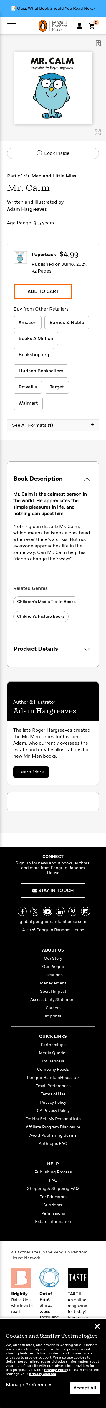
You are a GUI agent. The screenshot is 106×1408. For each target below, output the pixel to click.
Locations (53, 975)
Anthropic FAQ (53, 1143)
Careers (53, 1008)
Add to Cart (43, 291)
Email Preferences (53, 1086)
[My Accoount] (79, 25)
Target (57, 387)
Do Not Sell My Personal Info (53, 1119)
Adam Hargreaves (27, 209)
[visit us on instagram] (85, 911)
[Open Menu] (11, 26)
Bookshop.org (34, 354)
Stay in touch (55, 890)
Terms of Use (53, 1094)
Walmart (28, 403)
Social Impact (53, 991)
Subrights (53, 1205)
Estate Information (53, 1221)
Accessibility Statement (53, 999)
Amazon (28, 322)
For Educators (53, 1197)
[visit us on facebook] (22, 911)
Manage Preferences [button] (29, 1384)
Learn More (33, 773)
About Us (53, 950)
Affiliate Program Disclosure (53, 1127)
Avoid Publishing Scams (53, 1135)
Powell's (28, 387)
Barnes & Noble (66, 322)
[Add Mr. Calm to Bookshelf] (98, 43)
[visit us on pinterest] (72, 911)
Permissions (53, 1213)
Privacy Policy (53, 1102)
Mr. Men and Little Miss (49, 176)
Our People (53, 966)
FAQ (53, 1180)
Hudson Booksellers (41, 371)
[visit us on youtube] (47, 911)
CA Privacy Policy (53, 1110)
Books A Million (36, 338)
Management (53, 983)
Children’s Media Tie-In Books (46, 602)
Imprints (53, 1016)
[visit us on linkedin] (60, 911)
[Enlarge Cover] (98, 132)
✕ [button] (97, 1327)
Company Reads (53, 1069)
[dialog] (53, 1363)
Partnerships (53, 1044)
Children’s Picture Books (41, 616)
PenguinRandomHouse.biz (53, 1077)
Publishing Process (53, 1172)
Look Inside (56, 153)
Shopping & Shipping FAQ (53, 1188)
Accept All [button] (85, 1388)
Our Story (53, 958)
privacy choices (42, 1374)
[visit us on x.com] (34, 911)
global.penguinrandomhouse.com (53, 921)
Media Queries (53, 1053)
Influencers (53, 1061)
